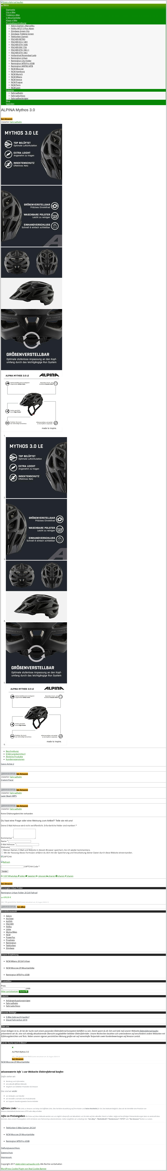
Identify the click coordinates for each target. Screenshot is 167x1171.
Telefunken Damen (19, 36)
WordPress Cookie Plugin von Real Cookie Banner (23, 1168)
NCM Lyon (15, 87)
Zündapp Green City (20, 31)
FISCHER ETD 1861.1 (20, 50)
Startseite (10, 9)
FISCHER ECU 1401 (19, 42)
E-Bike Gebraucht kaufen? (17, 1017)
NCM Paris (16, 85)
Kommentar (7, 838)
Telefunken (11, 945)
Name (4, 841)
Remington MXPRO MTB (22, 66)
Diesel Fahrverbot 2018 (16, 1020)
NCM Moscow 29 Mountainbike (15, 1062)
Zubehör (10, 90)
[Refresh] (5, 862)
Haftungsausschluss (10, 1148)
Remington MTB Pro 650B (22, 63)
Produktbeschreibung (16, 23)
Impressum (6, 1157)
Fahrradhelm (17, 93)
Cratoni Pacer (7, 780)
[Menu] (12, 2)
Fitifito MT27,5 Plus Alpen (22, 28)
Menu (6, 5)
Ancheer (10, 918)
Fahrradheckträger (19, 98)
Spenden (10, 103)
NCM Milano (16, 77)
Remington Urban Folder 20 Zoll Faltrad (19, 892)
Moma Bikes (11, 932)
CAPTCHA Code (31, 866)
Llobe (8, 929)
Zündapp (10, 948)
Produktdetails (8, 774)
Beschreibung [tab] (12, 751)
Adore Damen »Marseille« (23, 25)
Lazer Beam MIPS (9, 796)
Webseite (5, 847)
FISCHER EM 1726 (19, 47)
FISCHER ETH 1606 (19, 44)
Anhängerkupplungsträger (18, 1000)
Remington (11, 942)
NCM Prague (16, 82)
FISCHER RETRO (18, 39)
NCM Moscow (17, 68)
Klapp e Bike (11, 20)
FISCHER (10, 924)
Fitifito (9, 926)
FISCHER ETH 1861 (19, 52)
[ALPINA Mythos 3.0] (31, 184)
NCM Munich (17, 74)
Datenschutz (7, 1152)
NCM (8, 934)
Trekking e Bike (13, 15)
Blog (8, 101)
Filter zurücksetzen (9, 991)
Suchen (23, 992)
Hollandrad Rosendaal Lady (23, 55)
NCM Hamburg (18, 71)
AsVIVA (9, 921)
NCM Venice (16, 79)
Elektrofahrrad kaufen (148, 1031)
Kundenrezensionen (15, 759)
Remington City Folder (21, 60)
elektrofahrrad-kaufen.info (27, 1164)
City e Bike (10, 12)
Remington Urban (19, 58)
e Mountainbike (13, 17)
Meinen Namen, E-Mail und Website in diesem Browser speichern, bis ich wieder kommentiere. (46, 850)
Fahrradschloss (18, 95)
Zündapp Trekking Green (22, 34)
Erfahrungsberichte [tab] (15, 754)
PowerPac (10, 937)
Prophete (10, 940)
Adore (9, 916)
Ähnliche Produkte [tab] (14, 756)
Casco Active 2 (7, 764)
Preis (3, 985)
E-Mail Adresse (8, 844)
